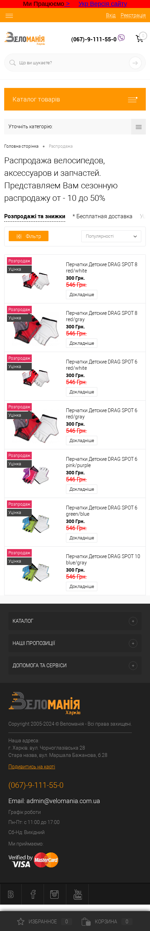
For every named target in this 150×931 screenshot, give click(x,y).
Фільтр (33, 236)
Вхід (110, 15)
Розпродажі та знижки (34, 216)
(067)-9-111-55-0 (94, 39)
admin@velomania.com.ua (63, 801)
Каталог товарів (36, 99)
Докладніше (81, 294)
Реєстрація (133, 15)
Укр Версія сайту (102, 3)
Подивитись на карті (31, 766)
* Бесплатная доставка (103, 216)
